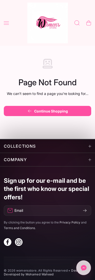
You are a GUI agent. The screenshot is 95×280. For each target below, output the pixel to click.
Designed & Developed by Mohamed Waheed (46, 272)
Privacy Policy (70, 222)
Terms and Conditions (19, 228)
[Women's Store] (47, 23)
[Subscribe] (85, 210)
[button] (88, 22)
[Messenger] (83, 268)
